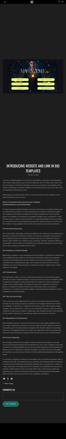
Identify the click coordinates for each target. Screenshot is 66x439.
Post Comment (11, 404)
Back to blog (9, 383)
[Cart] (63, 2)
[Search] (59, 1)
